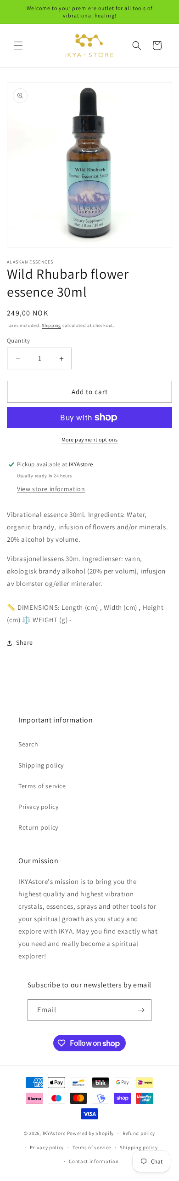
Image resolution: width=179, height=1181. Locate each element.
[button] (18, 45)
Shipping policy (41, 765)
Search (28, 744)
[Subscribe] (141, 1010)
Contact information (93, 1161)
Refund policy (139, 1133)
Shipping (51, 325)
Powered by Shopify (90, 1133)
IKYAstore (54, 1133)
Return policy (38, 827)
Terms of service (42, 786)
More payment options (90, 439)
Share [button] (24, 642)
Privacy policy (38, 807)
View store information (51, 489)
